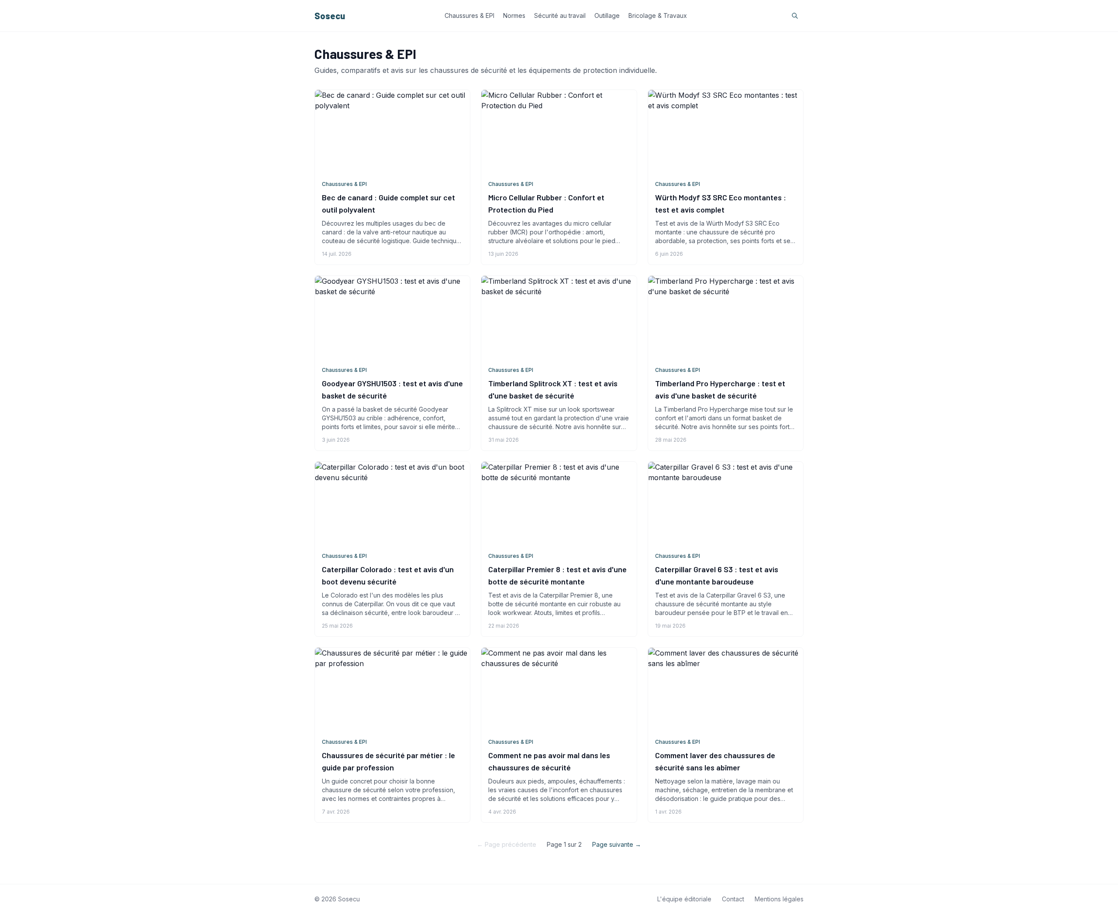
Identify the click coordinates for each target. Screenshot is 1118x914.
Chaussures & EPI (469, 15)
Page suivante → (616, 844)
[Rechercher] (795, 15)
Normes (514, 15)
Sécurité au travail (560, 15)
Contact (733, 899)
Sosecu (329, 15)
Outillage (607, 15)
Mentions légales (779, 899)
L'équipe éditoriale (684, 899)
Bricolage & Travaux (657, 15)
